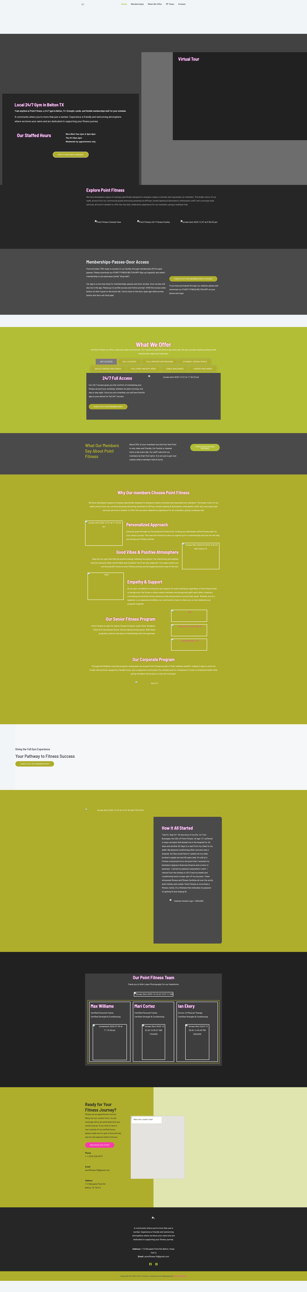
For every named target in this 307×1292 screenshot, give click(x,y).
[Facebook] (150, 1264)
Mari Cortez (144, 1006)
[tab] (106, 362)
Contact (182, 4)
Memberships (137, 4)
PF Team (170, 4)
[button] (87, 232)
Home (124, 4)
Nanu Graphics (180, 1276)
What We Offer (155, 4)
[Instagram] (156, 1264)
